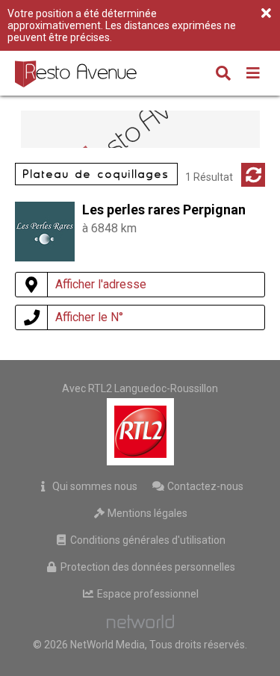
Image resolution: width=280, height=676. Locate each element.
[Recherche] (223, 74)
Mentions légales (146, 513)
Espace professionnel (147, 594)
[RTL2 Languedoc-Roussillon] (140, 431)
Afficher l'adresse (100, 284)
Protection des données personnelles (146, 567)
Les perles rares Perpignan (164, 209)
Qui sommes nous (93, 486)
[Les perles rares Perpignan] (45, 257)
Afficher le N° (89, 317)
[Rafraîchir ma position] (253, 175)
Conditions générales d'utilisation (146, 540)
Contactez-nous (204, 486)
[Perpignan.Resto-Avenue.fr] (77, 73)
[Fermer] (266, 14)
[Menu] (253, 74)
